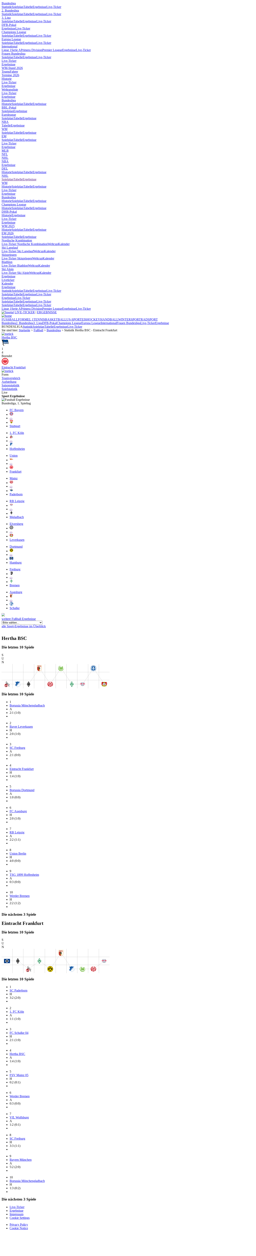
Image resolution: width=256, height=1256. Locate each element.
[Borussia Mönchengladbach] (11, 513)
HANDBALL (109, 319)
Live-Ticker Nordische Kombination (25, 244)
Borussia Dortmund (22, 790)
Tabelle (28, 7)
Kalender (64, 244)
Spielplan (17, 7)
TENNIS (39, 319)
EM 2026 (8, 233)
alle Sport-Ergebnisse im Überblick (24, 626)
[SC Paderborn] (11, 490)
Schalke (15, 608)
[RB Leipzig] (11, 505)
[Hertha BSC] (5, 345)
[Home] (7, 316)
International (9, 46)
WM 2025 (8, 226)
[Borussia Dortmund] (11, 551)
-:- (11, 418)
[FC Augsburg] (11, 596)
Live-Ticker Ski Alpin (15, 272)
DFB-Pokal (9, 25)
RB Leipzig (17, 501)
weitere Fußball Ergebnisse (19, 619)
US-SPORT (74, 319)
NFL (5, 154)
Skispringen (9, 254)
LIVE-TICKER (25, 312)
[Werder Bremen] (11, 581)
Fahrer (14, 71)
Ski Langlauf (10, 247)
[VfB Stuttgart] (11, 422)
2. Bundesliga (10, 10)
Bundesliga (9, 3)
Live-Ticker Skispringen (17, 258)
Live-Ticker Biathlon (15, 265)
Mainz (14, 478)
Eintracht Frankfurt (14, 367)
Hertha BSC (9, 337)
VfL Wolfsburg (19, 1117)
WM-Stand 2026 (12, 68)
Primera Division (31, 50)
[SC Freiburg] (11, 573)
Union (14, 455)
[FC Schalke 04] (11, 604)
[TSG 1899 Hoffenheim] (11, 445)
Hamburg (16, 562)
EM (4, 136)
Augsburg (16, 592)
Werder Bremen (20, 896)
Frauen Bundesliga (13, 53)
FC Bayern (17, 410)
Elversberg (16, 524)
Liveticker (8, 280)
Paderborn (16, 494)
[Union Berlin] (11, 460)
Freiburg (15, 569)
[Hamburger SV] (11, 559)
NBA (5, 122)
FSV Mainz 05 (19, 1075)
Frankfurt (15, 471)
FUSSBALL (10, 319)
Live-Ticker (53, 7)
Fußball (38, 330)
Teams (6, 71)
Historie (7, 78)
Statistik (7, 7)
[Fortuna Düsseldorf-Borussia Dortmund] (7, 334)
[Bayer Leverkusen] (11, 536)
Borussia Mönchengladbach (27, 705)
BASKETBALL (55, 319)
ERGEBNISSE (47, 312)
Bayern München (21, 1159)
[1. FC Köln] (11, 437)
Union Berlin (18, 853)
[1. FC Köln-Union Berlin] (7, 371)
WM (4, 129)
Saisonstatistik (10, 385)
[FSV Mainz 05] (11, 482)
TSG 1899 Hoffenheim (24, 874)
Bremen (15, 585)
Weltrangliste (10, 89)
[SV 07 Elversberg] (11, 528)
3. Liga (6, 17)
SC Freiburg (17, 747)
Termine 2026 (10, 75)
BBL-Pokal (9, 107)
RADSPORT (149, 319)
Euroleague (9, 114)
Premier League (52, 50)
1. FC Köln (17, 433)
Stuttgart (15, 426)
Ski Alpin (8, 269)
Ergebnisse (39, 7)
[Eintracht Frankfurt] (5, 363)
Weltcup (53, 244)
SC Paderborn (18, 990)
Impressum (16, 1214)
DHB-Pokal (9, 211)
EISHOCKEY (91, 319)
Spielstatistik (9, 389)
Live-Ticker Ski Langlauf (18, 251)
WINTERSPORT (129, 319)
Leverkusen (17, 539)
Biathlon (7, 262)
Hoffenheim (17, 448)
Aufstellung (9, 381)
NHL (5, 157)
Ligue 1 (6, 50)
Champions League (14, 32)
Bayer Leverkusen (21, 726)
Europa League (11, 39)
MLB (5, 150)
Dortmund (16, 546)
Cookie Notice (19, 1228)
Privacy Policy (19, 1224)
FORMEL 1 (25, 319)
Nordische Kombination (17, 240)
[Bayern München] (11, 414)
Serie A (16, 50)
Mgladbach (17, 517)
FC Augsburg (18, 811)
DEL (5, 168)
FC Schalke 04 (19, 1032)
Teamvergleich (11, 378)
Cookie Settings (20, 1217)
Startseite (24, 330)
